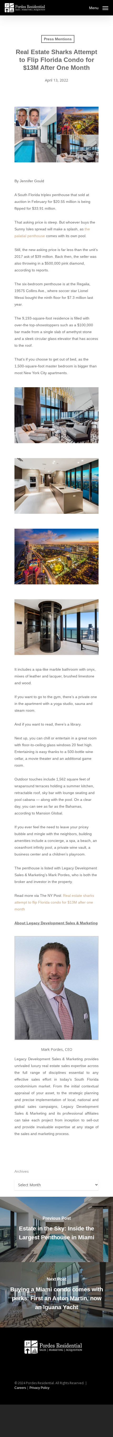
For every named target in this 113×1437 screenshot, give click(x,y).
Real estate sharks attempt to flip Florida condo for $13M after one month (54, 902)
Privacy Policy (39, 1388)
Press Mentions (58, 39)
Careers (20, 1388)
